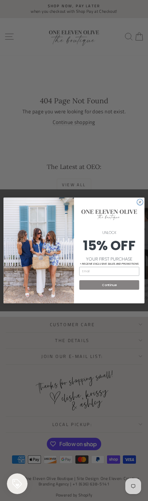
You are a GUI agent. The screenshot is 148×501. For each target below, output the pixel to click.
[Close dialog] (140, 202)
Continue (109, 285)
